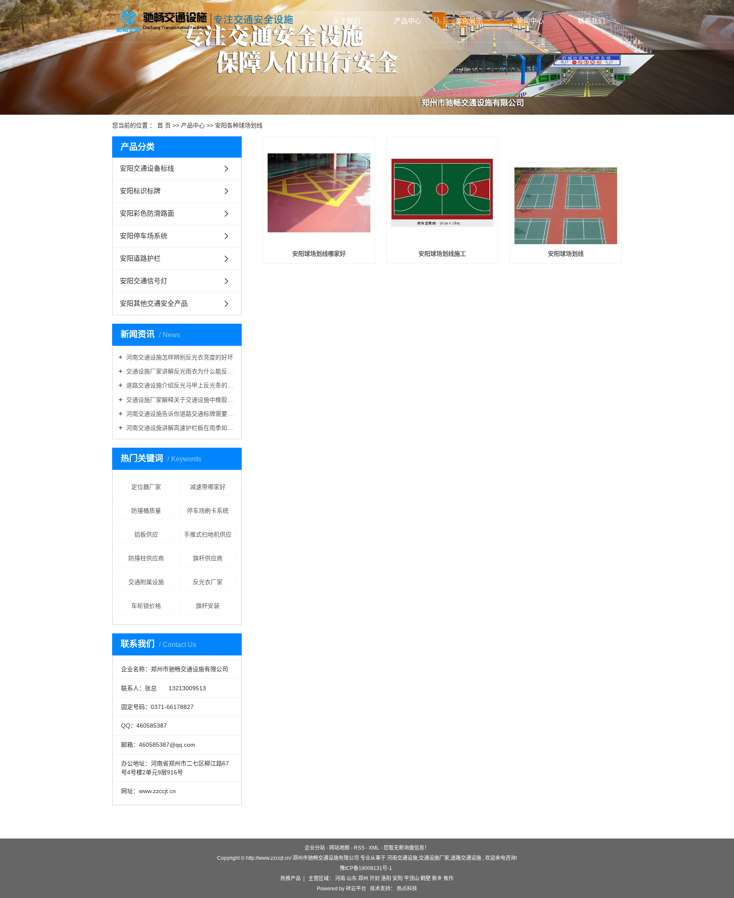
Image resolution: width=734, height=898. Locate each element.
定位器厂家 (146, 486)
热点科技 (406, 889)
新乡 (437, 878)
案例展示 (469, 21)
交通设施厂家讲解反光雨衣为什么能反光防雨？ (179, 371)
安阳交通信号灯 (143, 281)
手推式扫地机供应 (207, 534)
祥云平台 (356, 889)
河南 (340, 878)
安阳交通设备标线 (147, 168)
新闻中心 (530, 21)
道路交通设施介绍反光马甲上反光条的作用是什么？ (179, 385)
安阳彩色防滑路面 (147, 213)
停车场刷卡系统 (208, 510)
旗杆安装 (208, 605)
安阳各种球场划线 (239, 125)
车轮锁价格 (146, 605)
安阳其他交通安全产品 (154, 303)
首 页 (164, 125)
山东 (352, 878)
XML (374, 848)
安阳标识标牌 (140, 191)
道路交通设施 (466, 858)
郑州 (363, 878)
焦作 (448, 878)
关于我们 (346, 21)
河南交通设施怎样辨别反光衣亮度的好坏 (178, 357)
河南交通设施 (402, 858)
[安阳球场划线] (565, 206)
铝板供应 (146, 534)
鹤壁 (426, 878)
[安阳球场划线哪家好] (319, 192)
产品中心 (407, 21)
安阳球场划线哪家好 (319, 253)
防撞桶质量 (146, 510)
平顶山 (411, 878)
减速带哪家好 (208, 486)
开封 (375, 878)
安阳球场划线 (566, 253)
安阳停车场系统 (143, 236)
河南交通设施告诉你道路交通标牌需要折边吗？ (179, 413)
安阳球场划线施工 (442, 253)
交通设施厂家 (434, 858)
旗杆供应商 (208, 558)
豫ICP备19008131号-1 (366, 868)
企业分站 (315, 848)
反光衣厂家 (208, 582)
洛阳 (386, 878)
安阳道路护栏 (140, 258)
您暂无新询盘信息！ (406, 848)
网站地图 (339, 848)
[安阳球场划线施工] (442, 192)
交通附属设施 (146, 582)
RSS (359, 848)
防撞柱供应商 (146, 558)
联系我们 (591, 21)
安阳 (397, 878)
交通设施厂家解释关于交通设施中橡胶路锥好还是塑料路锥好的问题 (179, 399)
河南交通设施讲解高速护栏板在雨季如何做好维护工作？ (179, 427)
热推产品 (290, 878)
